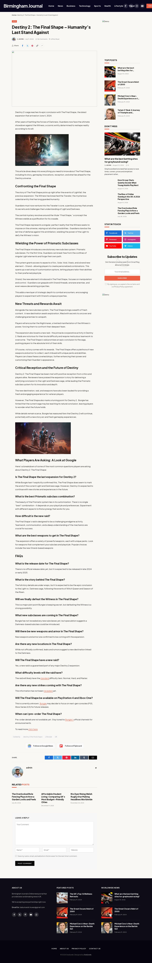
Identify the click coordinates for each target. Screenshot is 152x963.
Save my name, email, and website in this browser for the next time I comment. (47, 856)
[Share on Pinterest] (32, 45)
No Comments (43, 39)
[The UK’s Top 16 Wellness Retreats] (62, 897)
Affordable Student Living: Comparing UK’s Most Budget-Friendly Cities (53, 798)
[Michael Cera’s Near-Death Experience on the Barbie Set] (110, 100)
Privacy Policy (119, 287)
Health (107, 6)
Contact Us (94, 949)
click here (33, 729)
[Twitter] (3, 124)
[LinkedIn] (3, 130)
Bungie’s (69, 719)
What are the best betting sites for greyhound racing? (126, 69)
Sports (97, 6)
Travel (132, 6)
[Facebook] (3, 118)
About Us (64, 949)
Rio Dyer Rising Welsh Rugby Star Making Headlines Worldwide (81, 797)
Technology (85, 6)
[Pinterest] (3, 136)
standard (44, 678)
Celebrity (16, 737)
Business (71, 6)
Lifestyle (118, 6)
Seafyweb (87, 955)
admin (21, 39)
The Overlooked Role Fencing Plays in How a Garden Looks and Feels (24, 797)
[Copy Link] (37, 45)
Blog (14, 21)
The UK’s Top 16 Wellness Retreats (81, 895)
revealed (48, 691)
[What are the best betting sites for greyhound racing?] (110, 71)
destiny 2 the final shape (32, 737)
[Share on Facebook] (22, 45)
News (60, 6)
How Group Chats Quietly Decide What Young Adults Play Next (128, 182)
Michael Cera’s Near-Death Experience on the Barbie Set (129, 97)
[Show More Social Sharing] (42, 45)
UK (56, 737)
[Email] (3, 142)
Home (51, 6)
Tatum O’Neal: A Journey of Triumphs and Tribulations (129, 111)
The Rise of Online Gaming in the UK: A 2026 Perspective (129, 196)
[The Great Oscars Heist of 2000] (110, 85)
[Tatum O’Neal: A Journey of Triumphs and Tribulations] (110, 114)
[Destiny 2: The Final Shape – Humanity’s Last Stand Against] (54, 79)
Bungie (43, 703)
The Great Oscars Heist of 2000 (128, 83)
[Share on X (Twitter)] (27, 45)
